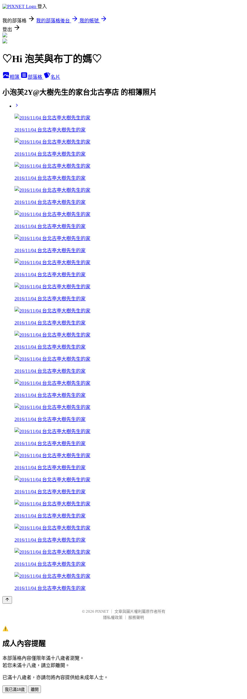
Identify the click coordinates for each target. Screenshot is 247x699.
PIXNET (102, 611)
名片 (55, 77)
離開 (35, 689)
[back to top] (7, 600)
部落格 (35, 77)
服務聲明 (136, 617)
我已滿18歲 (15, 689)
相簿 (15, 77)
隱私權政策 (113, 617)
